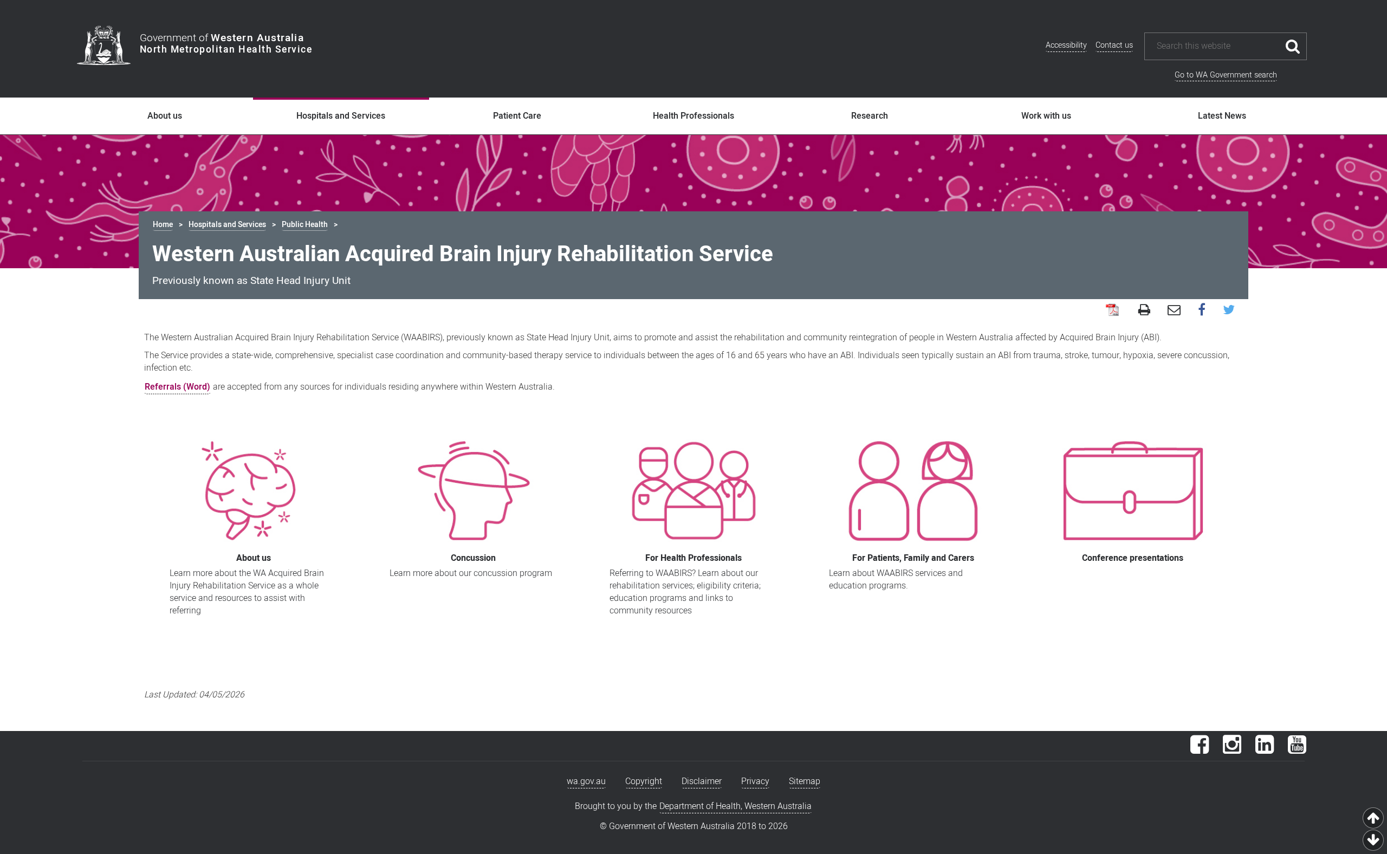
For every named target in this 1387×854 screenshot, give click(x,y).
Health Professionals (693, 116)
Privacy (755, 781)
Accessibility (1066, 45)
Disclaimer (702, 781)
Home (163, 224)
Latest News (1222, 116)
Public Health (305, 224)
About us (164, 116)
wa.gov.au (586, 781)
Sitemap (804, 781)
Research (869, 116)
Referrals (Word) (177, 386)
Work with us (1046, 116)
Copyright (643, 781)
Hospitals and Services (340, 116)
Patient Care (517, 116)
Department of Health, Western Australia (735, 806)
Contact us (1114, 45)
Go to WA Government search (1226, 75)
